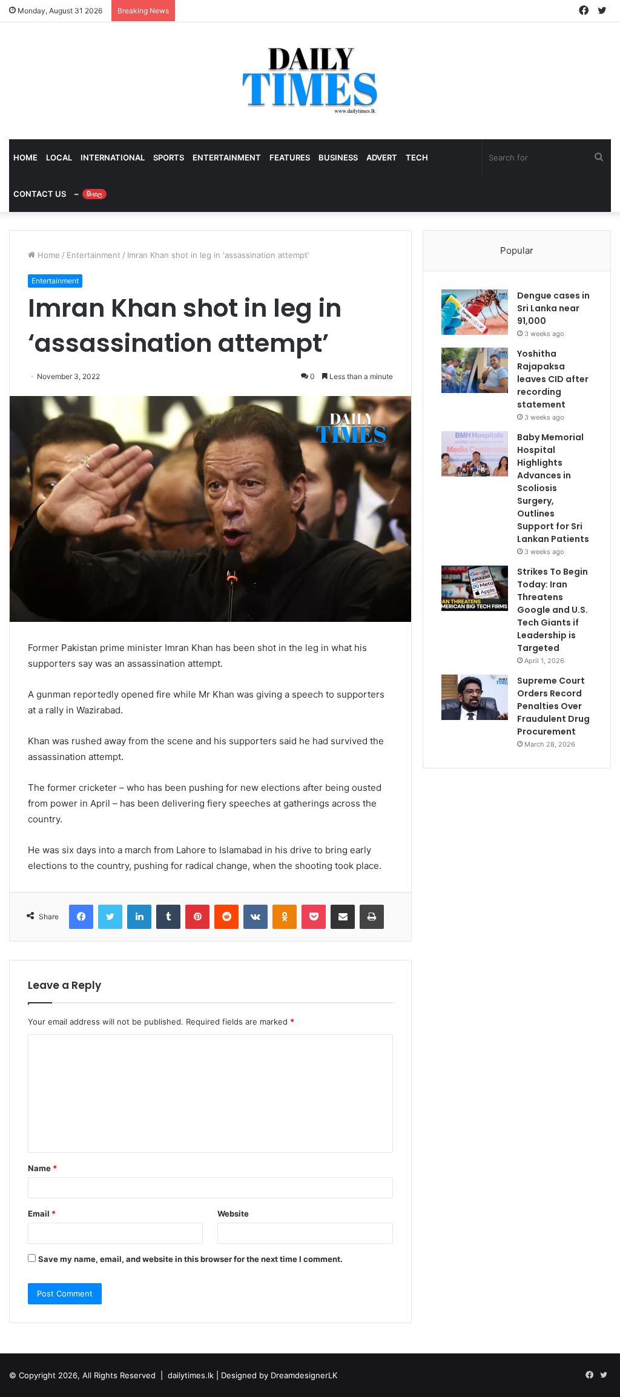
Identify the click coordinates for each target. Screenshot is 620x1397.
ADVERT (381, 157)
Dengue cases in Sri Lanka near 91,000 (553, 308)
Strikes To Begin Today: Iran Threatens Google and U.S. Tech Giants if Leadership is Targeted (552, 610)
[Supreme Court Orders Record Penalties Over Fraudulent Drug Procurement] (474, 697)
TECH (417, 157)
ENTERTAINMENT (227, 157)
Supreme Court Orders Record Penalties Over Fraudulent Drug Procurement (553, 706)
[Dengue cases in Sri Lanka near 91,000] (474, 312)
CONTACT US (39, 194)
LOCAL (59, 157)
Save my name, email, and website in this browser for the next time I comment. (190, 1259)
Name (42, 1168)
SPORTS (168, 157)
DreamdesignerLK (304, 1375)
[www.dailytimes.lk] (310, 81)
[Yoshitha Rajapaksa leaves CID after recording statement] (474, 370)
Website (233, 1213)
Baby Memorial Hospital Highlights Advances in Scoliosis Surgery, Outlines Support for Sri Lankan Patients (553, 488)
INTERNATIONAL (113, 157)
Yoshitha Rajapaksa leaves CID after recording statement (553, 379)
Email (42, 1213)
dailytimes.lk (191, 1375)
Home (47, 255)
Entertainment (93, 255)
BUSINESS (338, 157)
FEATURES (289, 157)
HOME (25, 157)
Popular (516, 250)
